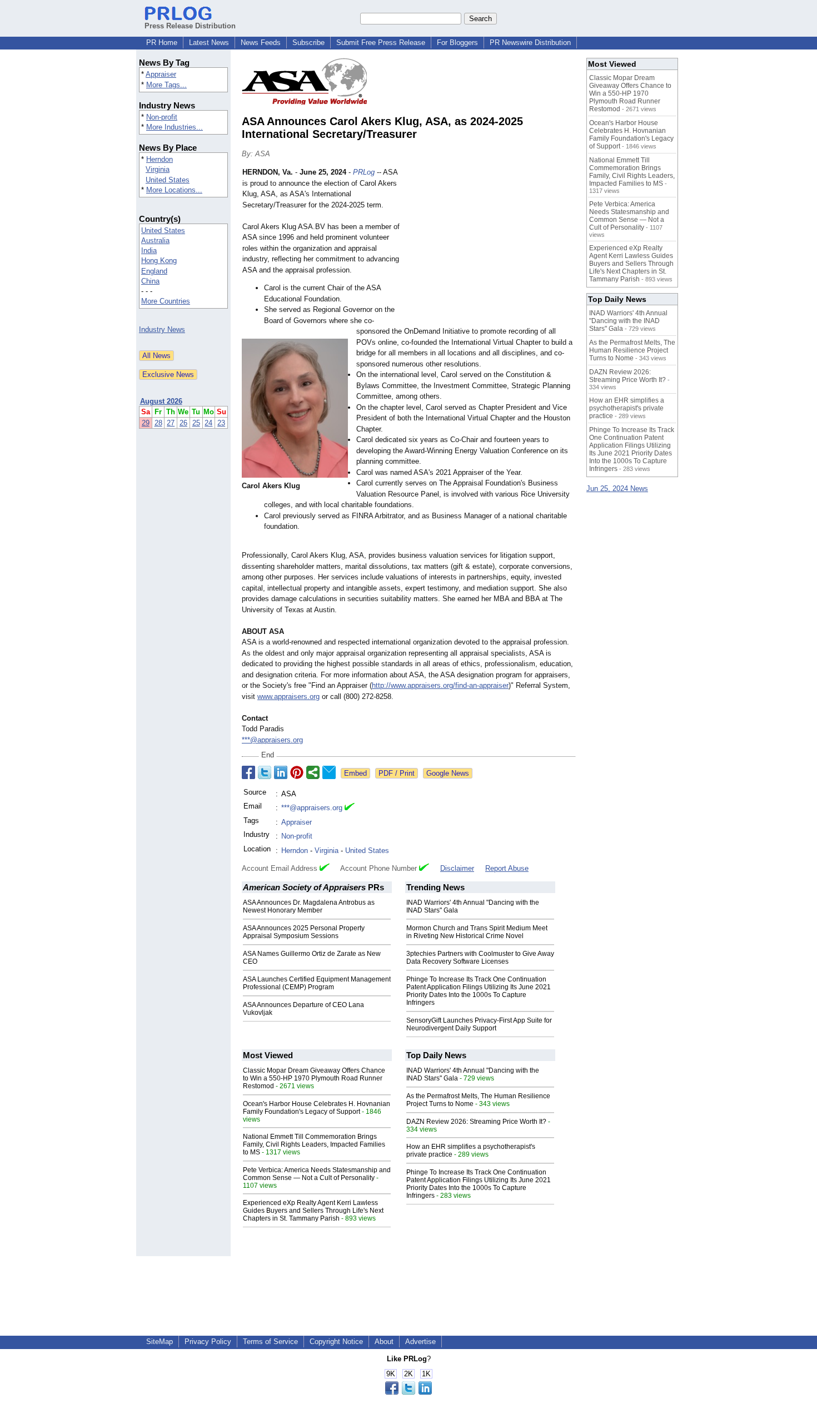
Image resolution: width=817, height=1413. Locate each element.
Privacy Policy (208, 1341)
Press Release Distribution (190, 26)
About (384, 1341)
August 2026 (161, 401)
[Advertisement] (492, 248)
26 (183, 423)
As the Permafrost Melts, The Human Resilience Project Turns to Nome (632, 350)
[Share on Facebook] (248, 772)
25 (196, 423)
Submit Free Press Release (380, 42)
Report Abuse (507, 868)
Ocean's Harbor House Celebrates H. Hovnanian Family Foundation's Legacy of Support (316, 1107)
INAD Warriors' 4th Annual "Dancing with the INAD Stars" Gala (628, 321)
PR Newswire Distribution (530, 42)
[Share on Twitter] (264, 772)
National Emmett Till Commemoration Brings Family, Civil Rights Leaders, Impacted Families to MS (314, 1144)
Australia (155, 240)
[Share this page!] (408, 1392)
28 (158, 423)
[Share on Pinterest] (296, 772)
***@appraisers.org (272, 740)
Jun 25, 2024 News (617, 488)
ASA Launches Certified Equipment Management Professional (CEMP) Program (317, 983)
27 (171, 423)
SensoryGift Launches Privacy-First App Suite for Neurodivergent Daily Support (479, 1024)
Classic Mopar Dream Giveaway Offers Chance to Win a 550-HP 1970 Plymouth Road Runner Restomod (314, 1078)
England (154, 271)
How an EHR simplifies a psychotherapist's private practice (626, 408)
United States (168, 180)
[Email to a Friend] (329, 772)
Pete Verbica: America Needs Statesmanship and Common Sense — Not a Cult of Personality (317, 1174)
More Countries (165, 301)
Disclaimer (457, 868)
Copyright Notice (336, 1341)
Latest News (209, 42)
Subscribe (308, 42)
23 (221, 423)
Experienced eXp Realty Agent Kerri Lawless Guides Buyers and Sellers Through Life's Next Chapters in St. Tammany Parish (313, 1210)
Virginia (158, 169)
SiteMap (159, 1341)
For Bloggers (457, 42)
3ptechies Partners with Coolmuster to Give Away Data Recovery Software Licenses (480, 957)
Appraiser (161, 74)
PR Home (161, 42)
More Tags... (166, 85)
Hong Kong (159, 260)
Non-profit (161, 117)
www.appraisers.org (288, 696)
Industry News (162, 329)
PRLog (364, 172)
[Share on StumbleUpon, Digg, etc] (313, 772)
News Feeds (261, 42)
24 (208, 423)
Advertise (420, 1341)
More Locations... (174, 190)
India (149, 250)
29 (146, 423)
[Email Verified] (350, 808)
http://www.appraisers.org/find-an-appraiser (440, 685)
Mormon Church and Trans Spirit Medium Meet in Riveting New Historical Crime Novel (476, 932)
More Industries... (174, 127)
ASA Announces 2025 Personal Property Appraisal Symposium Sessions (304, 932)
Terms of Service (270, 1341)
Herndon (159, 159)
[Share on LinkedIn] (280, 772)
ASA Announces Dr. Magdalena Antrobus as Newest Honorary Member (309, 906)
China (150, 281)
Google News (447, 773)
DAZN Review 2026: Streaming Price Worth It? (476, 1122)
